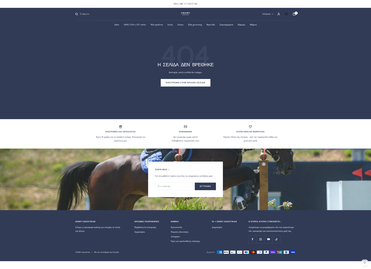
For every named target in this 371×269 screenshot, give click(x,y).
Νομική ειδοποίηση (179, 232)
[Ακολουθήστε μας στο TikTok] (276, 239)
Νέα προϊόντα (157, 24)
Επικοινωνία (176, 227)
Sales (116, 24)
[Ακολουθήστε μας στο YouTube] (268, 239)
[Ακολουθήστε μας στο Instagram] (260, 239)
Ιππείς (170, 24)
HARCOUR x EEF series (135, 24)
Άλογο (180, 24)
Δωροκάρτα (139, 232)
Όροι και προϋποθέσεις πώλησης (185, 241)
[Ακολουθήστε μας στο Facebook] (253, 239)
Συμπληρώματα (226, 24)
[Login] (278, 14)
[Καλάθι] (294, 14)
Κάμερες (241, 24)
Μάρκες (253, 24)
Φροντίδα (211, 24)
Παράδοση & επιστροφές (145, 227)
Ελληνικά (266, 14)
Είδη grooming (195, 24)
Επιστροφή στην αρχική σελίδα (185, 82)
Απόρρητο (175, 236)
